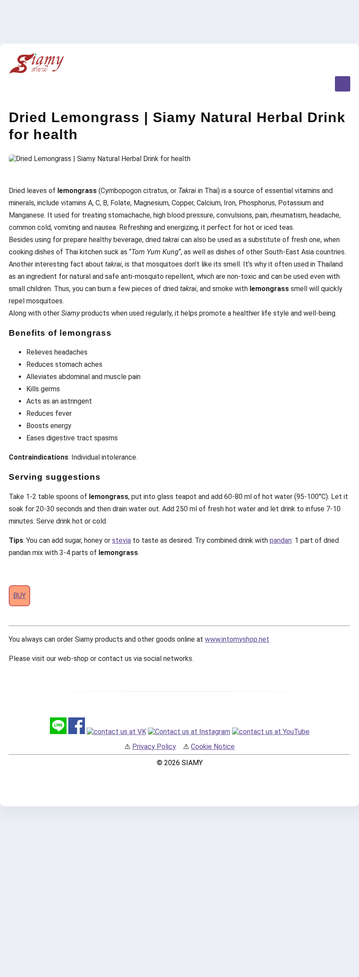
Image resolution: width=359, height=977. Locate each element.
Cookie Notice (213, 746)
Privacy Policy (154, 746)
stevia (121, 540)
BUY (19, 595)
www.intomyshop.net (237, 639)
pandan (281, 540)
